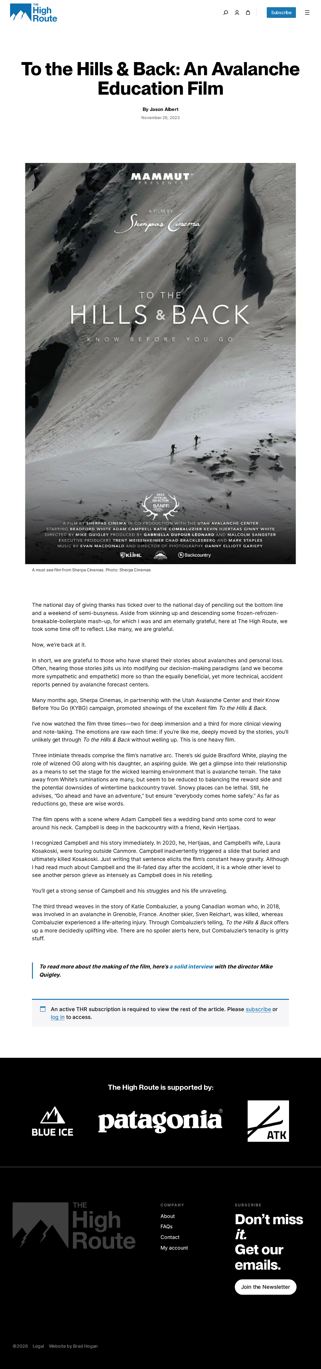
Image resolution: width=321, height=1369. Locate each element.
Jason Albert (164, 109)
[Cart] (248, 12)
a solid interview (191, 966)
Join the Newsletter (265, 1287)
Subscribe (281, 12)
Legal (38, 1346)
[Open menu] (307, 12)
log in (58, 1017)
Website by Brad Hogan (73, 1346)
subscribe (258, 1009)
